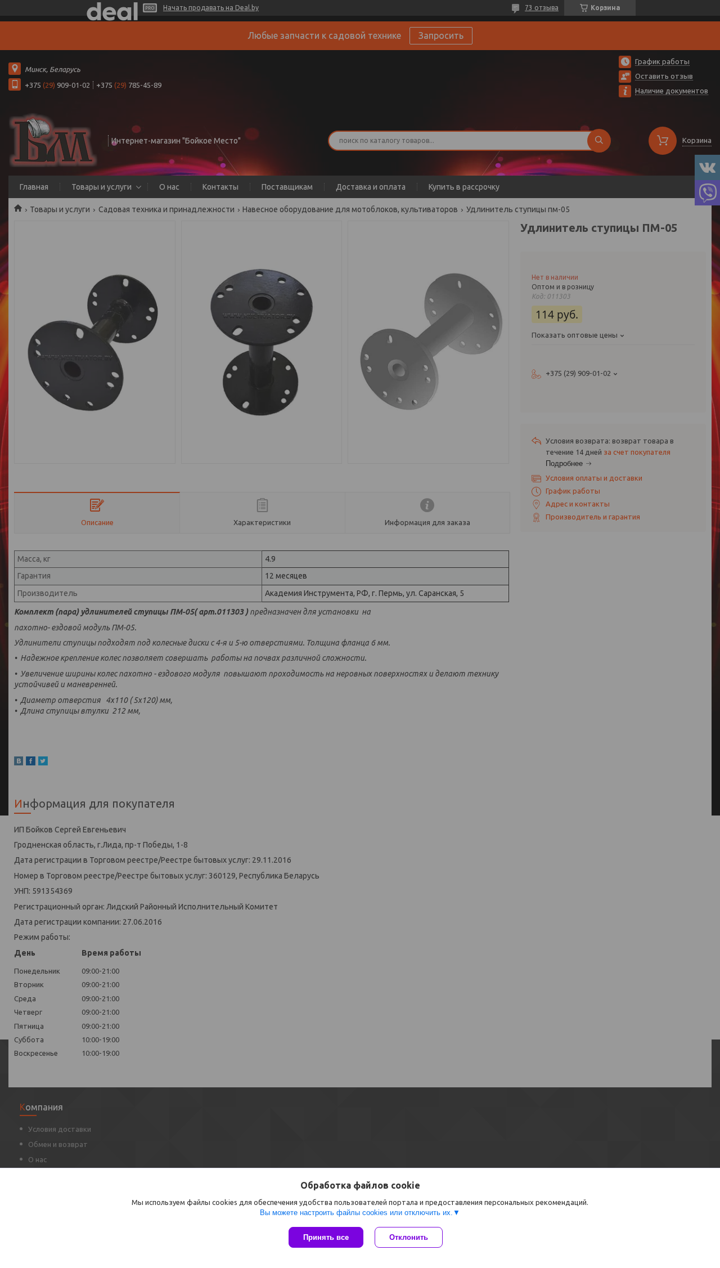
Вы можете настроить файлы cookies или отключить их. (356, 1212)
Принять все (326, 1237)
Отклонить (408, 1237)
